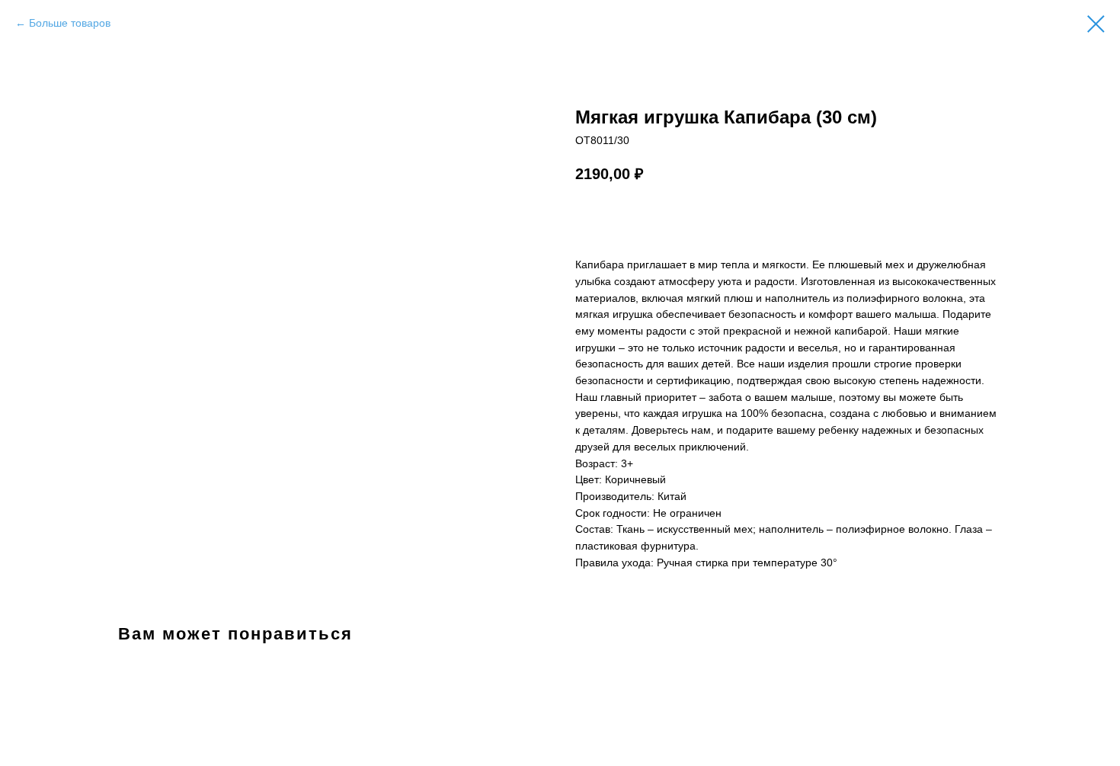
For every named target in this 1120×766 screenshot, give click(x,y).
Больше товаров (69, 23)
